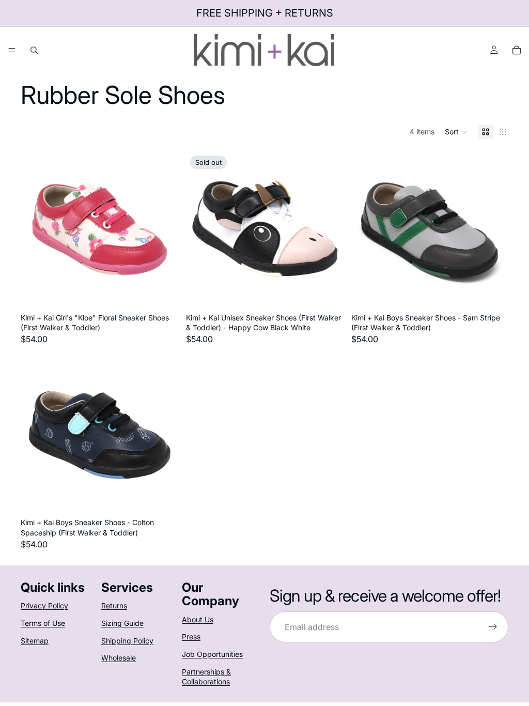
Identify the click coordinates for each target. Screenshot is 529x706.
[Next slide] (162, 230)
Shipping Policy (127, 640)
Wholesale (118, 657)
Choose (170, 292)
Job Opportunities (212, 654)
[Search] (34, 50)
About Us (197, 619)
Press (191, 637)
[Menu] (12, 50)
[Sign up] (493, 627)
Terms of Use (43, 623)
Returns (114, 606)
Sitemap (35, 640)
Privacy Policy (44, 606)
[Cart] (516, 50)
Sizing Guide (122, 623)
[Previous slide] (36, 230)
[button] (456, 131)
